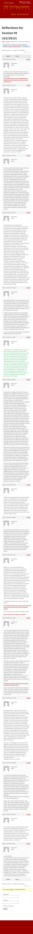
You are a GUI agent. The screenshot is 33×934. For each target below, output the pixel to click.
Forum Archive (23, 14)
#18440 (28, 212)
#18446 (28, 555)
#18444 (28, 485)
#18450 (28, 814)
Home (13, 14)
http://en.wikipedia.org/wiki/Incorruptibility (15, 614)
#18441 (28, 288)
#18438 (28, 85)
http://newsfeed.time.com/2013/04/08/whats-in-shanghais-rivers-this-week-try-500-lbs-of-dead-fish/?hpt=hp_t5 (16, 80)
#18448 (28, 698)
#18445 (28, 517)
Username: (6, 894)
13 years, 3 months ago (14, 46)
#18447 (28, 618)
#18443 (28, 379)
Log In (5, 908)
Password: (5, 900)
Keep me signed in (9, 906)
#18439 (28, 155)
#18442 (28, 337)
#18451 (28, 843)
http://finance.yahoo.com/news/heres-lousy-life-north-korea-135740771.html (16, 684)
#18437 (28, 59)
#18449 (28, 763)
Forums (8, 41)
